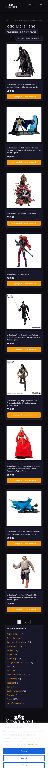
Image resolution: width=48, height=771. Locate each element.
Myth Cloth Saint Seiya (16, 674)
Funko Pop (11, 658)
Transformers (13, 703)
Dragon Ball (12, 646)
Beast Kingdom (13, 638)
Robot (9, 687)
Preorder (11, 683)
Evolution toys (13, 650)
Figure (9, 654)
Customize (24, 758)
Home (7, 21)
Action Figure (12, 634)
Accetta (24, 751)
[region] (24, 747)
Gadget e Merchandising (17, 662)
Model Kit (11, 670)
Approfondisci (32, 744)
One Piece (11, 678)
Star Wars (11, 695)
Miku (9, 666)
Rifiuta (24, 765)
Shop (13, 21)
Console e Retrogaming (17, 642)
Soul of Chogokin (14, 691)
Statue (10, 699)
